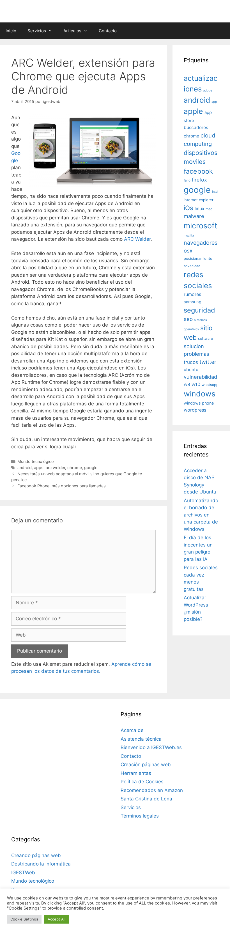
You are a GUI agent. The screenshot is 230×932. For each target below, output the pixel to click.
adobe (207, 90)
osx (188, 250)
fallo (187, 180)
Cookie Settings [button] (24, 919)
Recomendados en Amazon (152, 790)
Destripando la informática (41, 864)
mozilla (189, 235)
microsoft (200, 225)
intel (215, 192)
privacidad (192, 266)
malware (194, 216)
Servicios (36, 30)
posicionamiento (198, 258)
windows (199, 393)
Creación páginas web (146, 764)
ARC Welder (137, 239)
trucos (191, 362)
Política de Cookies (142, 781)
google (90, 467)
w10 (196, 384)
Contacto (108, 30)
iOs (188, 208)
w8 (187, 384)
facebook (198, 171)
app (214, 102)
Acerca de (132, 730)
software (205, 338)
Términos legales (140, 816)
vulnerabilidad (200, 377)
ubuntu (191, 369)
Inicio (11, 30)
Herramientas (136, 773)
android (24, 467)
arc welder (55, 467)
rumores (192, 294)
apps (38, 467)
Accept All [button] (56, 919)
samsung (192, 301)
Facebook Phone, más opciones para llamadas (61, 485)
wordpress (195, 410)
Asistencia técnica (141, 739)
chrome (74, 467)
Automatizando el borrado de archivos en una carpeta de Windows (201, 515)
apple (193, 111)
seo (188, 319)
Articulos (72, 30)
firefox (199, 180)
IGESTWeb (23, 872)
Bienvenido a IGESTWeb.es (151, 747)
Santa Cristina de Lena (146, 799)
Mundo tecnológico (35, 461)
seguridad (199, 310)
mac (209, 209)
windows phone (199, 403)
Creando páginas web (36, 855)
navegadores (200, 242)
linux (199, 208)
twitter (207, 362)
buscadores (196, 127)
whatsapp (210, 385)
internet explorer (198, 200)
